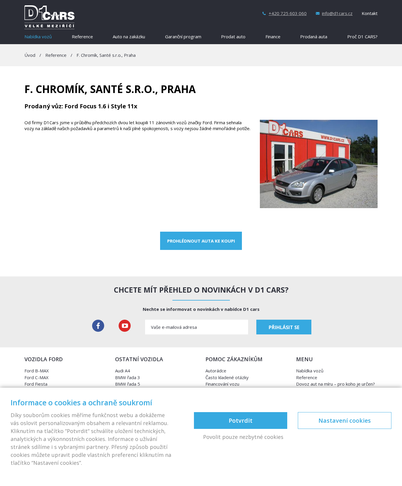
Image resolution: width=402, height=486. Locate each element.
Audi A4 (122, 371)
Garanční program (183, 36)
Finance (272, 36)
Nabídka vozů (38, 36)
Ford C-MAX (36, 377)
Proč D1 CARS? (362, 36)
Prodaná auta (313, 36)
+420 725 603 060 (288, 13)
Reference (82, 36)
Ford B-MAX (36, 371)
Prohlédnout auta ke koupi (201, 241)
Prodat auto (233, 36)
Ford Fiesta (35, 384)
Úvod (29, 55)
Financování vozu (222, 384)
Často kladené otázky (227, 377)
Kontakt (370, 13)
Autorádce (215, 371)
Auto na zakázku (129, 36)
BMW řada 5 (127, 384)
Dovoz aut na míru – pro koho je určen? (335, 384)
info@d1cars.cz (337, 13)
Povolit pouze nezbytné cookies (243, 437)
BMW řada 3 (127, 377)
